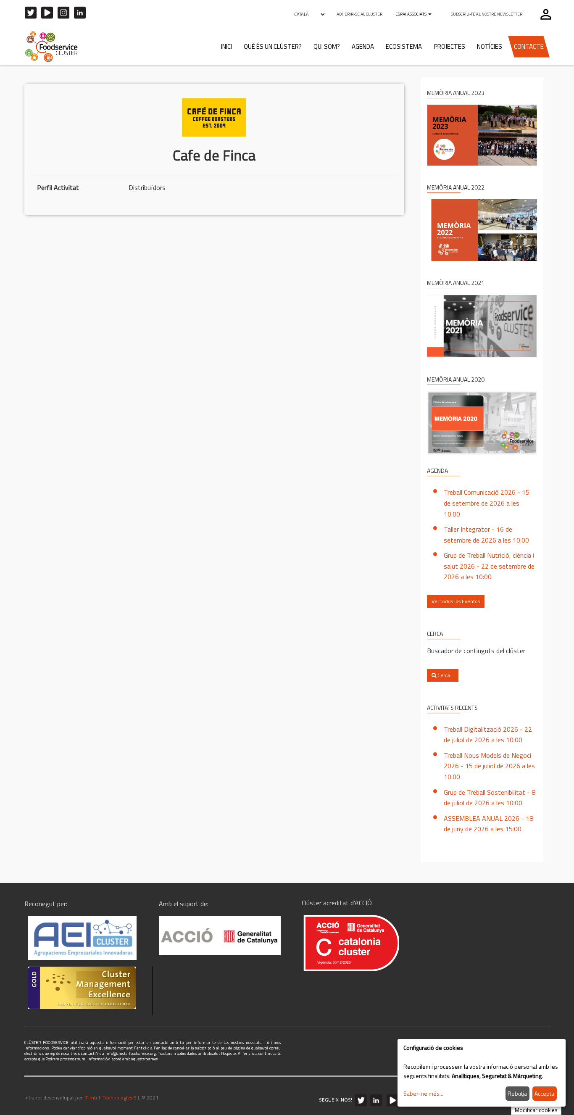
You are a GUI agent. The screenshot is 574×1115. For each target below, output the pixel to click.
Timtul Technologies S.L (112, 1098)
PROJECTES (449, 46)
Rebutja (517, 1093)
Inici (226, 46)
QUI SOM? (326, 46)
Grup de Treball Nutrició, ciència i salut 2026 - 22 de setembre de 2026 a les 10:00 (489, 566)
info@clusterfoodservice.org (130, 1053)
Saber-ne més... (423, 1093)
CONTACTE (529, 46)
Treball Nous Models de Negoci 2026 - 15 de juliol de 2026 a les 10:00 (489, 766)
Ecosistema (404, 46)
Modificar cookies (536, 1110)
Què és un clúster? (273, 46)
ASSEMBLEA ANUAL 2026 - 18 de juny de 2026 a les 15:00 (488, 823)
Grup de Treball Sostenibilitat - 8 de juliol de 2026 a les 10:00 (489, 797)
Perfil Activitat (58, 187)
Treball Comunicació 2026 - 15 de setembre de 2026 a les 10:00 (486, 503)
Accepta (544, 1093)
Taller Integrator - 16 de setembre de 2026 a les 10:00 (486, 534)
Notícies (489, 46)
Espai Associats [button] (411, 14)
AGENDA (363, 46)
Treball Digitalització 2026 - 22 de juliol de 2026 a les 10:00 (488, 734)
